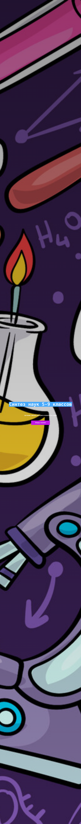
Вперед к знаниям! (40, 422)
